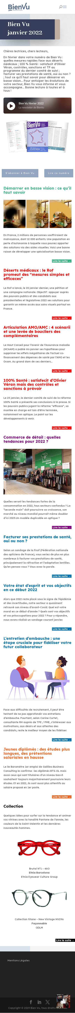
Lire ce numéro (58, 173)
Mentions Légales (18, 960)
